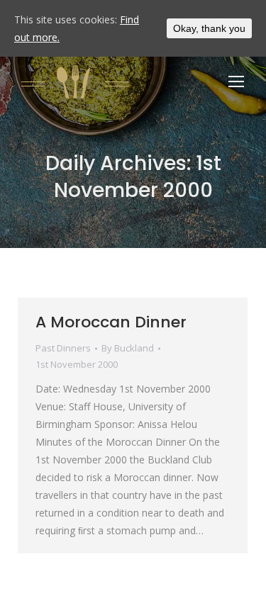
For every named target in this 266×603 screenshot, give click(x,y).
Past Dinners (63, 348)
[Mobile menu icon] (236, 81)
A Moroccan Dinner (111, 322)
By (127, 348)
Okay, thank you (209, 28)
